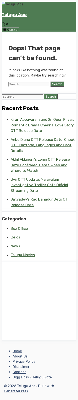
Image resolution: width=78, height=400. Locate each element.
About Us (20, 356)
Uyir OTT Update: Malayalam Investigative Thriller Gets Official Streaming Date (39, 185)
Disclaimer (21, 367)
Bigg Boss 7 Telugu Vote (32, 377)
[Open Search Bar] (5, 25)
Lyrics (15, 237)
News (15, 246)
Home (17, 351)
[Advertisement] (39, 301)
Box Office (19, 228)
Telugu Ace (14, 15)
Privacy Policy (24, 361)
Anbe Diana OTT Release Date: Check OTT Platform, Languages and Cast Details (43, 145)
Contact (19, 372)
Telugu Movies (23, 255)
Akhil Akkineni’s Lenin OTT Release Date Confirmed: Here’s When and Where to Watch (40, 165)
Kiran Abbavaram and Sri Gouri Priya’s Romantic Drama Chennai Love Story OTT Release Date (42, 125)
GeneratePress (16, 391)
